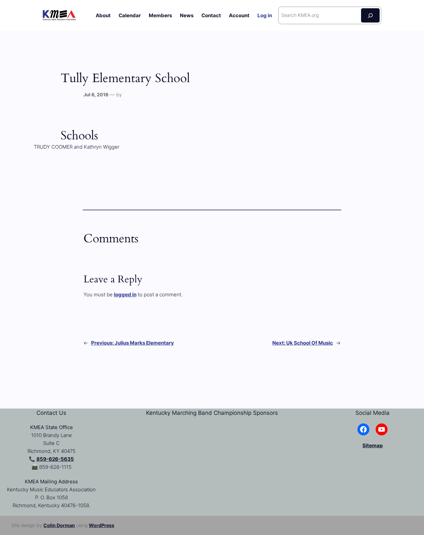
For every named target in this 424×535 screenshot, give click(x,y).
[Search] (370, 15)
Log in (264, 15)
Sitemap (372, 445)
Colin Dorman (59, 525)
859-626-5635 (55, 459)
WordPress (101, 525)
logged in (125, 294)
